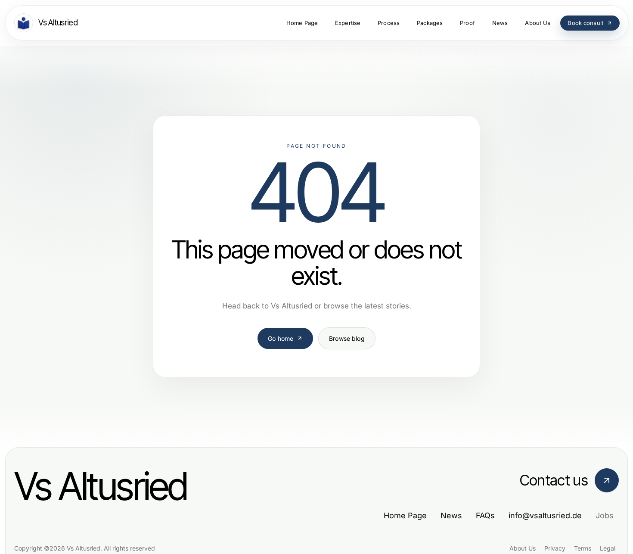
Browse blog (347, 338)
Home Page (405, 515)
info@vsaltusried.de (545, 515)
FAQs (485, 515)
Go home (280, 338)
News (451, 515)
